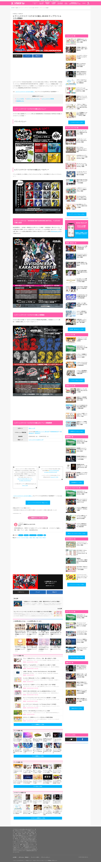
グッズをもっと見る (38, 786)
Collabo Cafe (18, 3)
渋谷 (41, 537)
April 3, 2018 (25, 485)
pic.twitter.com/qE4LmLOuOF (50, 472)
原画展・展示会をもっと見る (76, 329)
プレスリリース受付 (35, 857)
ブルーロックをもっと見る (76, 657)
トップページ (34, 3)
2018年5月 (26, 535)
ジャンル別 (41, 3)
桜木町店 (37, 433)
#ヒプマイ (30, 478)
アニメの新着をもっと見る (38, 756)
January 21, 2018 (54, 477)
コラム (66, 3)
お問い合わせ (26, 846)
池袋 (37, 537)
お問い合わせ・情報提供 (24, 857)
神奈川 (44, 537)
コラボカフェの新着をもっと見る (38, 818)
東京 (34, 537)
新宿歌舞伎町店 (54, 431)
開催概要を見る (20, 101)
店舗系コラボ (40, 535)
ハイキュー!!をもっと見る (77, 380)
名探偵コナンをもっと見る (76, 431)
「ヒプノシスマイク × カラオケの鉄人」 (25, 91)
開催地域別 (47, 3)
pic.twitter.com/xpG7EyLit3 (25, 480)
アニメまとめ (60, 3)
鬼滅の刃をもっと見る (76, 708)
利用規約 (49, 860)
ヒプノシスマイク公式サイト (35, 439)
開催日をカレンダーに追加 (37, 517)
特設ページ (31, 428)
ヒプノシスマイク (33, 535)
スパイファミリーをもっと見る (76, 584)
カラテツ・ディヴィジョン (32, 98)
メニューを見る (20, 98)
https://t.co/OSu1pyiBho (23, 478)
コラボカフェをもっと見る (76, 122)
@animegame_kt (55, 231)
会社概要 (14, 857)
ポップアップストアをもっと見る (76, 214)
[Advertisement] (24, 68)
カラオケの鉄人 (25, 537)
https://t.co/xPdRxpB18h (54, 470)
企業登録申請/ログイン (74, 3)
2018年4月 (21, 535)
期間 (45, 535)
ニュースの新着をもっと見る (38, 724)
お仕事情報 (53, 3)
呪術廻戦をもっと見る (76, 482)
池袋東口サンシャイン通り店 (41, 431)
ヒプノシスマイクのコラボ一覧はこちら (38, 502)
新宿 (31, 537)
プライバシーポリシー (45, 857)
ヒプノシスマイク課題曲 (48, 98)
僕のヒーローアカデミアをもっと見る (76, 533)
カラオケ (19, 537)
